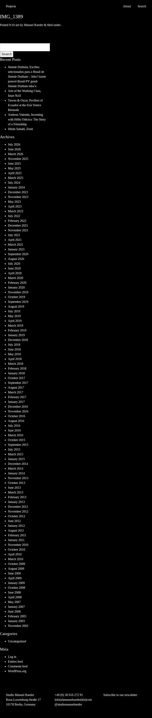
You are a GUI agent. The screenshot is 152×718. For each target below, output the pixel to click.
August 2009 (16, 568)
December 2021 (18, 225)
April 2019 (15, 320)
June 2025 (14, 163)
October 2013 (16, 482)
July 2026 (14, 144)
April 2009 (15, 578)
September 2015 (18, 444)
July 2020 (14, 263)
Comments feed (18, 666)
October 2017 (16, 378)
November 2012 (18, 511)
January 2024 (16, 187)
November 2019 (18, 292)
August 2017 (16, 387)
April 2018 (15, 359)
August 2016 (16, 421)
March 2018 (15, 363)
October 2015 (16, 440)
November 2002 (18, 625)
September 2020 (18, 254)
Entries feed (15, 661)
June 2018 (14, 349)
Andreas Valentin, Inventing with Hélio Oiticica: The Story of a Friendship (27, 119)
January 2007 (16, 606)
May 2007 (14, 602)
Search (7, 54)
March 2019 (15, 325)
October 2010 (16, 549)
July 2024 (14, 182)
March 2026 (15, 154)
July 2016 (14, 425)
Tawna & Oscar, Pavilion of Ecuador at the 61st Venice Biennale (25, 105)
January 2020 (16, 287)
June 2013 (14, 487)
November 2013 (18, 478)
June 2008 (14, 592)
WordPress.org (17, 671)
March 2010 (15, 559)
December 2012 (18, 506)
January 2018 (16, 373)
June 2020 (14, 268)
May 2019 (14, 316)
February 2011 (17, 535)
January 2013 (16, 502)
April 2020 (15, 273)
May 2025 (14, 168)
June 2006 (14, 611)
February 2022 (17, 220)
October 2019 (16, 297)
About (127, 6)
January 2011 (16, 540)
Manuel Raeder (33, 25)
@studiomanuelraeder (68, 704)
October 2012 (16, 516)
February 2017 (17, 397)
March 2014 (15, 468)
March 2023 (15, 211)
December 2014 (18, 463)
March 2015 (15, 454)
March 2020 (15, 278)
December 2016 (18, 406)
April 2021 (15, 239)
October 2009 (16, 564)
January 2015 (16, 459)
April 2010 (15, 554)
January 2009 (16, 583)
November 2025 (18, 158)
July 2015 (14, 449)
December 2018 (18, 340)
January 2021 (16, 249)
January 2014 (16, 473)
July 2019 (14, 311)
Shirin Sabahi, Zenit (20, 129)
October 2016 (16, 416)
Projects (11, 6)
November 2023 (18, 197)
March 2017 (15, 392)
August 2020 (16, 259)
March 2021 (15, 244)
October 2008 (16, 587)
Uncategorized (17, 641)
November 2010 (18, 544)
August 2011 (16, 530)
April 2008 (15, 597)
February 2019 (17, 330)
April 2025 (15, 173)
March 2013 (15, 492)
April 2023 (15, 206)
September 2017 (18, 382)
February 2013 (17, 497)
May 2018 (14, 354)
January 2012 (16, 525)
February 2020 (17, 282)
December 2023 (18, 192)
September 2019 (18, 301)
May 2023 (14, 201)
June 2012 (14, 521)
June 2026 (14, 149)
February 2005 (17, 616)
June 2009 (14, 573)
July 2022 (14, 216)
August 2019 (16, 306)
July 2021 (14, 235)
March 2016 (15, 435)
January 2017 (16, 401)
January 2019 (16, 335)
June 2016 (14, 430)
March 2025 (15, 178)
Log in (12, 656)
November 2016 (18, 411)
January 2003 (16, 621)
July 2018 (14, 344)
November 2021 (18, 230)
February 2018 (17, 368)
